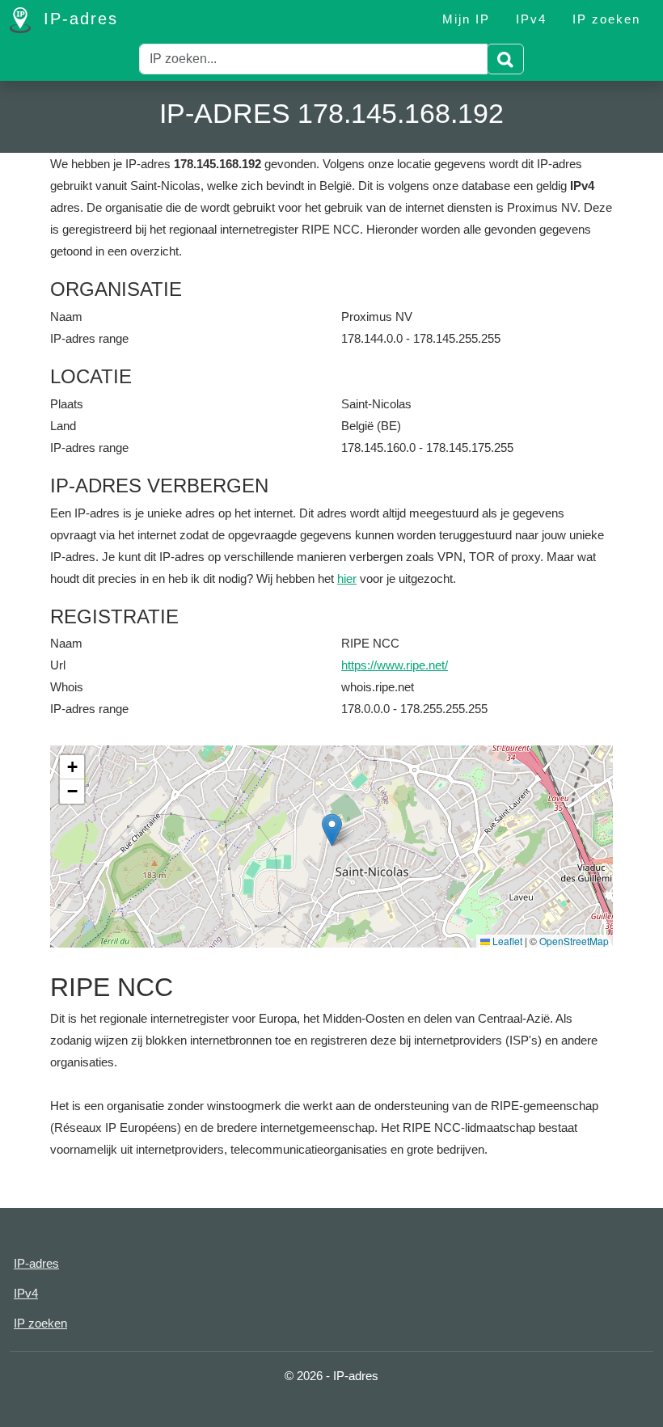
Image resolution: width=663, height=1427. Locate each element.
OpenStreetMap (574, 941)
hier (347, 578)
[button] (332, 829)
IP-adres (77, 18)
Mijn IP (466, 19)
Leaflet (506, 941)
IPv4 (531, 19)
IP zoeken (606, 19)
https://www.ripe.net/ (394, 665)
